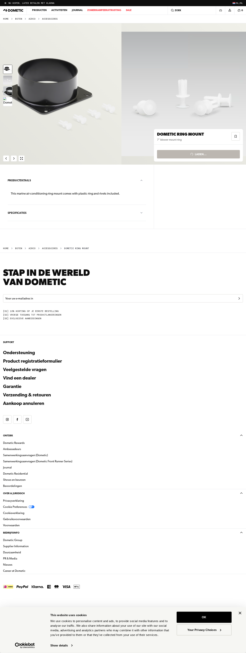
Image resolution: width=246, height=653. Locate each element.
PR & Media (22, 558)
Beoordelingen (12, 486)
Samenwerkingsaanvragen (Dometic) (25, 455)
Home (6, 19)
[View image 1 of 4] (7, 69)
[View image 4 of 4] (7, 101)
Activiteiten (59, 10)
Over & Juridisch (14, 493)
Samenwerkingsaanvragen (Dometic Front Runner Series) (37, 461)
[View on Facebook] (17, 419)
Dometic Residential (27, 473)
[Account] (229, 10)
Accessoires (50, 19)
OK (204, 617)
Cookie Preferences (15, 507)
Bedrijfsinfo (11, 532)
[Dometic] (13, 10)
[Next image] (184, 94)
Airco (32, 19)
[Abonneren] (239, 298)
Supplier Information (16, 546)
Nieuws (20, 564)
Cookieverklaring (13, 513)
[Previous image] (61, 94)
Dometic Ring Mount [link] (76, 248)
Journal (77, 10)
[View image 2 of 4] (7, 80)
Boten (18, 19)
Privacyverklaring (13, 500)
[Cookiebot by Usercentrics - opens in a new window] (25, 645)
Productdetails (19, 180)
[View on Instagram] (7, 419)
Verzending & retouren (27, 395)
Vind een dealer (19, 378)
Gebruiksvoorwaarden (17, 519)
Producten (39, 10)
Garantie (12, 386)
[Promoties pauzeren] (5, 3)
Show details (59, 645)
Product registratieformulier (32, 361)
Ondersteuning (19, 352)
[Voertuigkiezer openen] (220, 10)
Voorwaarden (11, 525)
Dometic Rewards (14, 443)
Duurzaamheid (12, 552)
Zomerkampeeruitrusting (104, 10)
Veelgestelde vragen (25, 369)
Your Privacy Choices (202, 629)
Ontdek (8, 435)
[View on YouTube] (27, 419)
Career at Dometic (26, 571)
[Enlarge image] (21, 158)
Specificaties (17, 212)
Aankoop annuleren (23, 403)
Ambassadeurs (12, 449)
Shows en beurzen (14, 479)
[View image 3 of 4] (7, 90)
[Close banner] (240, 613)
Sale (128, 10)
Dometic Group (25, 540)
